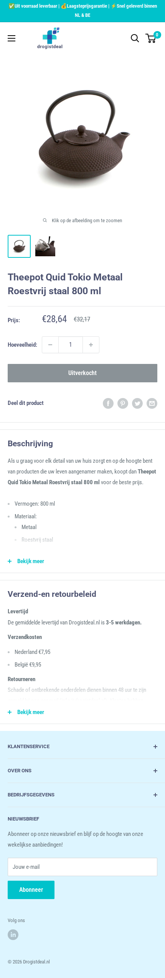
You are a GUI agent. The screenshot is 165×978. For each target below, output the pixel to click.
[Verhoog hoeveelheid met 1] (91, 345)
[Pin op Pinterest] (122, 403)
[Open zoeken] (135, 38)
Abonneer (31, 889)
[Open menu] (11, 38)
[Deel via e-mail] (152, 403)
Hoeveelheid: (22, 344)
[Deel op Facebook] (108, 403)
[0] (151, 38)
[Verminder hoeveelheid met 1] (50, 345)
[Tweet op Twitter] (137, 403)
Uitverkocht (82, 373)
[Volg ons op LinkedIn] (13, 934)
